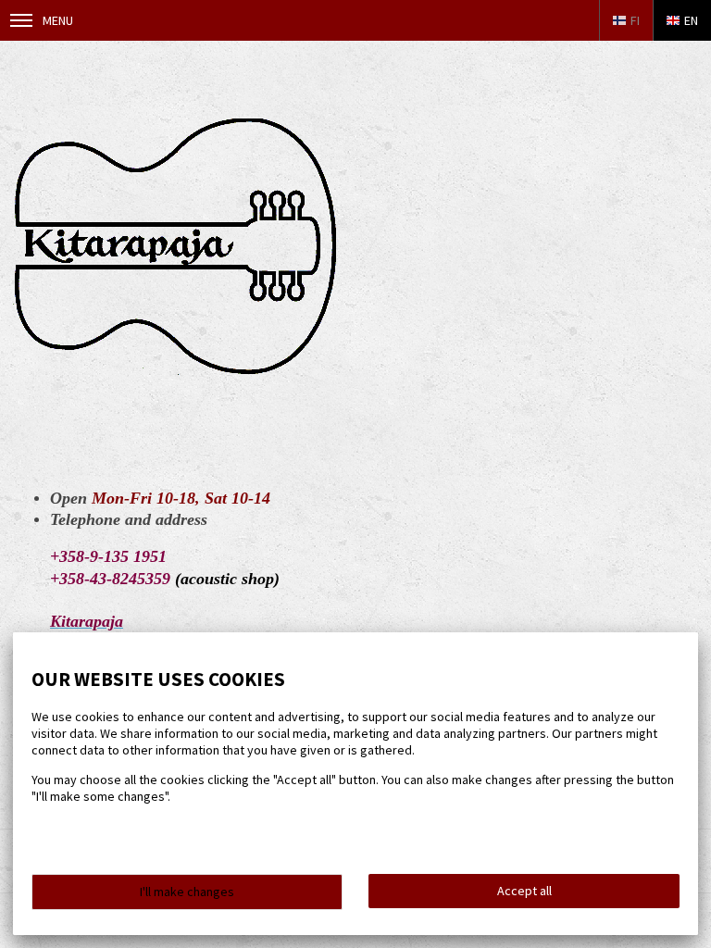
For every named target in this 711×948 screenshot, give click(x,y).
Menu (58, 20)
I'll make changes (187, 891)
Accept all (524, 890)
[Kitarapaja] (175, 370)
